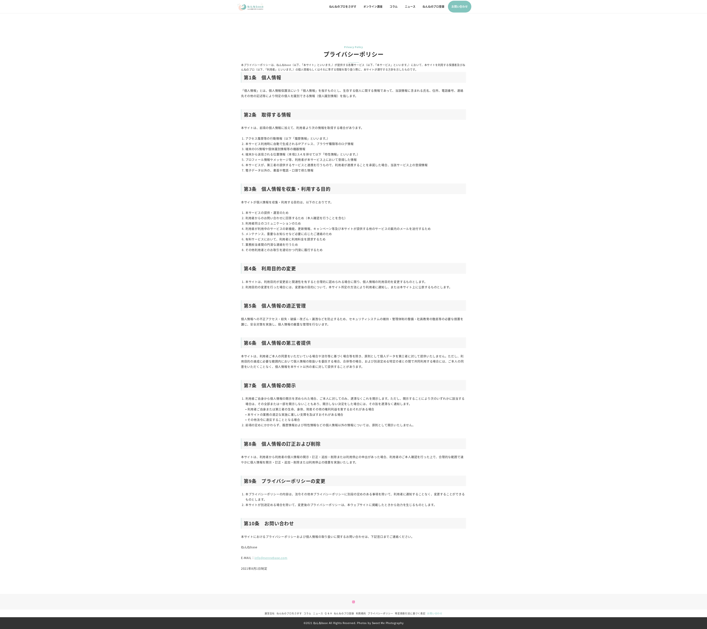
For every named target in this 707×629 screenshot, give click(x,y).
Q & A (328, 613)
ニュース (318, 613)
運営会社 (270, 613)
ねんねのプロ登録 (344, 613)
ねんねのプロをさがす (289, 613)
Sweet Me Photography (388, 623)
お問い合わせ (434, 613)
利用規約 (361, 613)
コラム (307, 613)
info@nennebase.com (270, 558)
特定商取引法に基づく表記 (410, 613)
